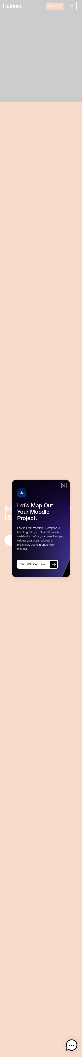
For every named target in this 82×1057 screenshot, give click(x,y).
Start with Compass (33, 564)
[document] (41, 528)
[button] (71, 1046)
